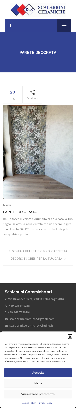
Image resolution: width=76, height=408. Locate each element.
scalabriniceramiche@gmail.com (32, 319)
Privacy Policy (45, 403)
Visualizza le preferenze (38, 394)
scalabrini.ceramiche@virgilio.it (31, 325)
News (7, 205)
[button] (70, 336)
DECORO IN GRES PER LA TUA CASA (36, 258)
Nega (38, 383)
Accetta (38, 372)
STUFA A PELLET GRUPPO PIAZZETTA (39, 251)
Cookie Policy (29, 403)
